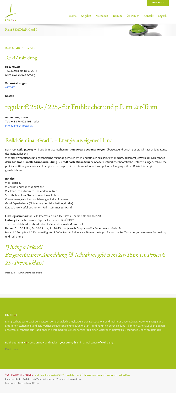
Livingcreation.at (74, 379)
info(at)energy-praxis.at (18, 125)
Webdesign (28, 379)
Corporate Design (13, 379)
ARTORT (10, 87)
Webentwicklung (44, 379)
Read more (11, 349)
